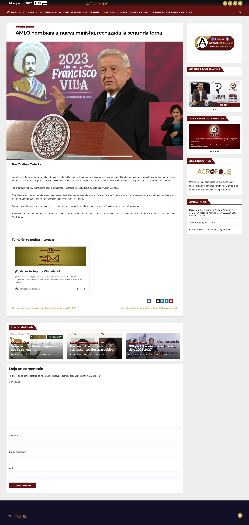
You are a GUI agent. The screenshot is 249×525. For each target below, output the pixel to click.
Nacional (64, 12)
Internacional (48, 12)
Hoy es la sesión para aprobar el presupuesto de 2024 (45, 308)
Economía (108, 12)
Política (135, 12)
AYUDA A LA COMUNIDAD (79, 343)
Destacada (20, 27)
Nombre (13, 436)
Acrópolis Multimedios (39, 354)
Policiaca (121, 12)
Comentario (15, 382)
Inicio (14, 12)
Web (11, 468)
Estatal (25, 343)
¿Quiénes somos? (29, 12)
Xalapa (102, 343)
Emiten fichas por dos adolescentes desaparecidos (91, 347)
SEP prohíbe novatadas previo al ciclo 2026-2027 (152, 347)
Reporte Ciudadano (153, 12)
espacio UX (185, 12)
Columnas (172, 12)
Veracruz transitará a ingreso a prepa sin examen (34, 347)
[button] (240, 12)
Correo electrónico (18, 452)
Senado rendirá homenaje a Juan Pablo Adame (147, 308)
